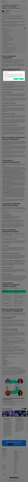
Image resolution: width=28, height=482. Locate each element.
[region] (14, 76)
